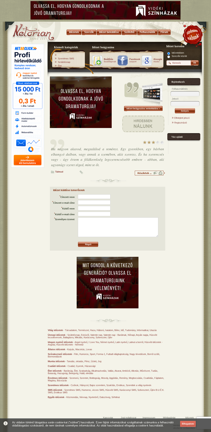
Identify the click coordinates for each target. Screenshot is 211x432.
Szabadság (84, 371)
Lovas (89, 349)
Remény (123, 378)
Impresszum (149, 417)
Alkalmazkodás (99, 371)
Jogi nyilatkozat (128, 417)
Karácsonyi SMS (128, 390)
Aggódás (113, 378)
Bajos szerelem (97, 385)
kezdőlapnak (110, 60)
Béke (117, 330)
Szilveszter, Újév (104, 337)
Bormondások (55, 356)
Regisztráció (180, 122)
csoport (134, 60)
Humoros (84, 354)
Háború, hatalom (105, 330)
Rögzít (88, 244)
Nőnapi (131, 335)
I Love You (94, 342)
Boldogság (94, 378)
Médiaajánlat (169, 417)
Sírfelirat (115, 397)
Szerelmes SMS (66, 58)
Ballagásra (68, 337)
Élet (60, 66)
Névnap (83, 397)
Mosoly (104, 378)
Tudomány (130, 330)
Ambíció (126, 371)
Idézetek (189, 417)
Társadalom (71, 330)
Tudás (154, 371)
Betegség (73, 373)
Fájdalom (158, 378)
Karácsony (89, 337)
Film (76, 354)
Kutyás (70, 349)
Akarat (118, 371)
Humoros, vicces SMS (93, 390)
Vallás (111, 371)
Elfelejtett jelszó (182, 118)
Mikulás (78, 337)
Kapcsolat (108, 417)
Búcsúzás (62, 380)
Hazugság (62, 373)
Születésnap (64, 62)
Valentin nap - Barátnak (115, 335)
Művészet (145, 371)
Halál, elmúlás (86, 373)
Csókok (75, 385)
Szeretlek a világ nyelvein (138, 385)
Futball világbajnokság (117, 354)
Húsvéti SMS (111, 390)
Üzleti (93, 361)
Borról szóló (153, 354)
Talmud (59, 171)
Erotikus (120, 385)
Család (71, 366)
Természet (83, 330)
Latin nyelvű (121, 342)
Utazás (153, 330)
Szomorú (74, 378)
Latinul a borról (136, 342)
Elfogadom (188, 424)
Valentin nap (96, 335)
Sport (92, 354)
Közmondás (72, 397)
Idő (122, 330)
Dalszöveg (105, 397)
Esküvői (85, 335)
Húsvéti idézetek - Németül (69, 344)
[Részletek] (149, 175)
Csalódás (148, 378)
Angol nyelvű (81, 342)
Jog (99, 361)
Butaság (52, 373)
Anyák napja (142, 335)
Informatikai (142, 330)
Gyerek (79, 366)
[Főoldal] (27, 31)
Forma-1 (100, 354)
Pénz (87, 361)
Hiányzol (84, 385)
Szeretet (84, 378)
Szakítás (110, 385)
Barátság (68, 371)
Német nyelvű (107, 342)
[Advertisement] (27, 231)
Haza (92, 330)
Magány (52, 380)
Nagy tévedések (138, 354)
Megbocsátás (135, 378)
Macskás (80, 349)
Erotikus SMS (60, 392)
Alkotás (135, 371)
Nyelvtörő (93, 397)
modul (158, 60)
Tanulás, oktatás (75, 361)
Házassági (90, 366)
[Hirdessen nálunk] (193, 34)
